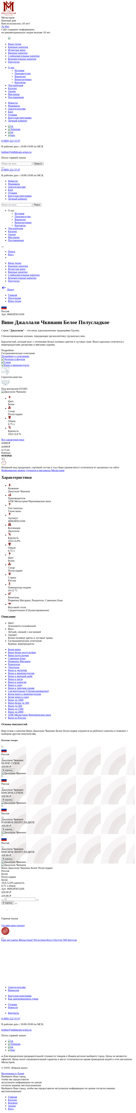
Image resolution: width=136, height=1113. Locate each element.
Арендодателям (17, 108)
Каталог (12, 88)
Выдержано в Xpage (12, 1073)
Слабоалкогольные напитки (24, 56)
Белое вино (14, 649)
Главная (12, 1096)
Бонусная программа (20, 117)
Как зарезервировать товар (23, 998)
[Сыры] (6, 362)
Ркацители (14, 664)
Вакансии (20, 76)
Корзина (12, 1102)
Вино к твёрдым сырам (21, 688)
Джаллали (13, 667)
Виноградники (23, 79)
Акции (12, 91)
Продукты (14, 61)
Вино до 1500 (15, 708)
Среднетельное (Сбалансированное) (28, 691)
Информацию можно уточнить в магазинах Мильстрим (32, 470)
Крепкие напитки (18, 47)
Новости (13, 102)
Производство (23, 73)
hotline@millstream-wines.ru (16, 152)
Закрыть (38, 163)
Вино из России (17, 717)
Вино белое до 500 (18, 703)
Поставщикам (16, 97)
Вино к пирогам (17, 682)
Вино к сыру (15, 685)
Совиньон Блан (17, 658)
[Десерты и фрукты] (13, 359)
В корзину (8, 770)
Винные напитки (18, 53)
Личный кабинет (17, 120)
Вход (11, 1108)
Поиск (37, 205)
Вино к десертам (17, 670)
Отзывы (12, 114)
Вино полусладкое (18, 655)
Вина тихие (14, 44)
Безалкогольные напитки (22, 58)
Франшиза (14, 105)
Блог (10, 111)
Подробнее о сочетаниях (15, 356)
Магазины (14, 94)
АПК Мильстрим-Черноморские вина (29, 714)
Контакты (20, 82)
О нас (11, 67)
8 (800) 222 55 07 (10, 140)
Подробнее (7, 350)
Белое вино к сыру (18, 697)
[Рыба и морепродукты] (15, 365)
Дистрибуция (15, 85)
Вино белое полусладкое (22, 652)
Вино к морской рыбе (20, 676)
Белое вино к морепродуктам (24, 694)
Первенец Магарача (19, 661)
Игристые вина (16, 50)
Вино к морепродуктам (21, 673)
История (19, 70)
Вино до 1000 (15, 700)
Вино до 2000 (15, 711)
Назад (10, 289)
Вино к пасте (15, 679)
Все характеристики (12, 439)
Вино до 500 (15, 706)
